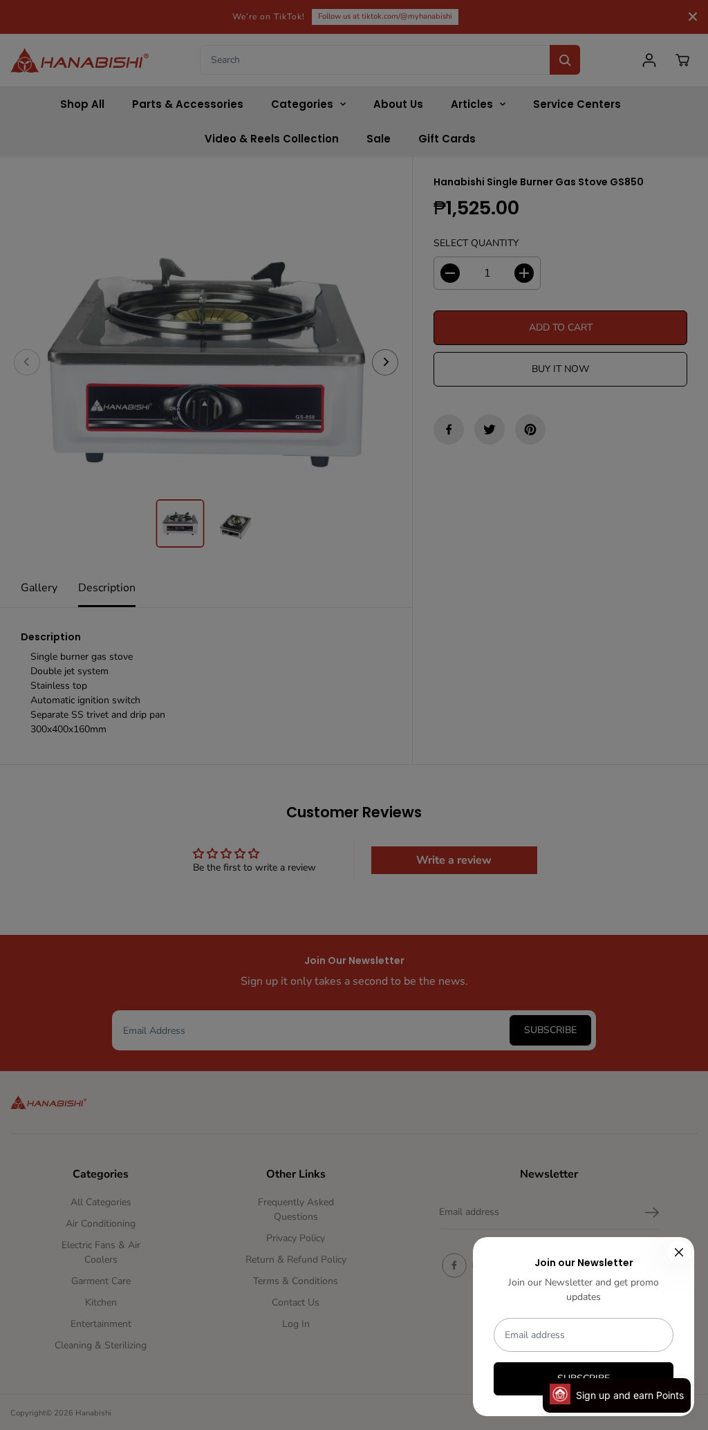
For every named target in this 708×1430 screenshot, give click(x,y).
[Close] (679, 1252)
